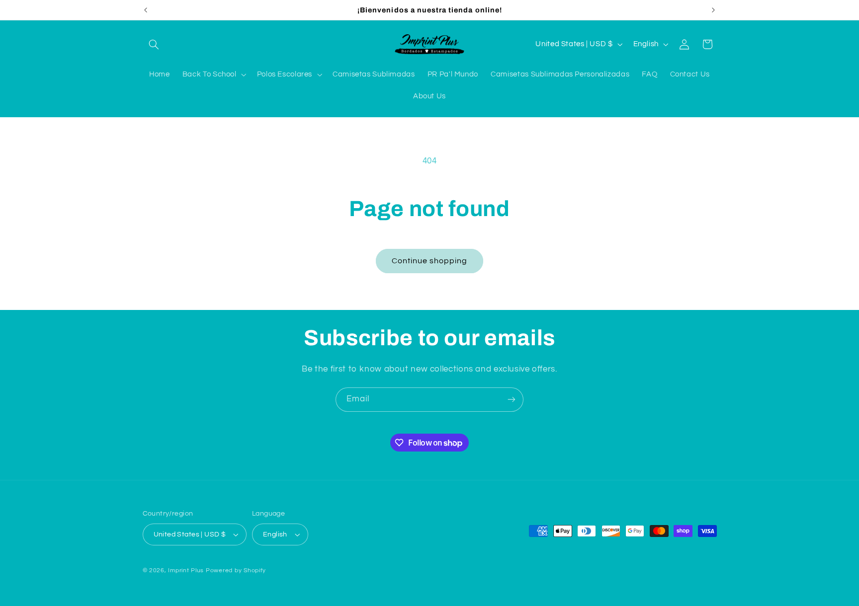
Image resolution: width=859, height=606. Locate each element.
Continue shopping (430, 261)
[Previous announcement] (146, 10)
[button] (154, 44)
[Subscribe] (511, 399)
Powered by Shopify (236, 570)
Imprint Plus (186, 570)
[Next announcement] (713, 10)
